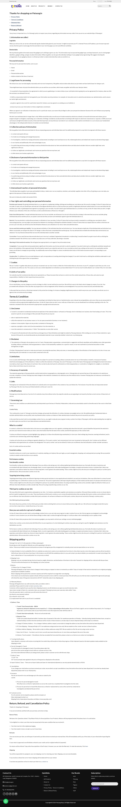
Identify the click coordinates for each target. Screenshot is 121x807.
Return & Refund (16, 25)
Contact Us (58, 6)
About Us (34, 6)
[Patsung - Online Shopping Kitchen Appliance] (16, 6)
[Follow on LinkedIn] (16, 793)
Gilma (75, 788)
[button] (5, 801)
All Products (47, 779)
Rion (74, 782)
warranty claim (38, 586)
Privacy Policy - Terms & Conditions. (54, 788)
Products (42, 6)
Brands (50, 6)
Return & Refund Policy (50, 790)
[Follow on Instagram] (7, 793)
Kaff (74, 790)
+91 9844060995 (9, 789)
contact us (45, 761)
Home (27, 6)
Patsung (75, 779)
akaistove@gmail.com (10, 786)
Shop (94, 1)
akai (74, 776)
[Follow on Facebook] (4, 793)
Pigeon (75, 785)
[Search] (109, 6)
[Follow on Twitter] (10, 793)
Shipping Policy (15, 22)
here (86, 746)
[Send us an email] (13, 793)
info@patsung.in (8, 782)
